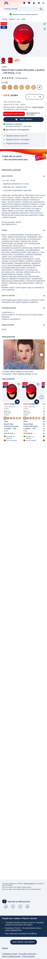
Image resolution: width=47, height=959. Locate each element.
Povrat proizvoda (28, 956)
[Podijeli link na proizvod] (44, 28)
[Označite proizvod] (44, 24)
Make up (12, 19)
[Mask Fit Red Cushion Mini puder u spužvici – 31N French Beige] (11, 418)
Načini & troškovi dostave (11, 956)
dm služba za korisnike (27, 954)
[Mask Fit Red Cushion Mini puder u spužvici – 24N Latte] (5, 418)
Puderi (23, 19)
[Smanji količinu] (29, 96)
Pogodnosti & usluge (9, 954)
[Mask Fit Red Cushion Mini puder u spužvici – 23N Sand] (25, 418)
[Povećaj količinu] (40, 96)
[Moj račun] (34, 3)
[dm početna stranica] (6, 3)
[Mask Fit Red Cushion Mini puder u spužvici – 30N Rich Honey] (20, 418)
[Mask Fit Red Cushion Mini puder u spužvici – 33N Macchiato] (8, 418)
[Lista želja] (29, 3)
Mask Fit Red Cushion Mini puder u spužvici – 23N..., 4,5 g (30, 427)
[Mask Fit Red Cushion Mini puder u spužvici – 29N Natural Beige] (17, 418)
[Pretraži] (41, 9)
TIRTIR (4, 67)
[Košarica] (38, 3)
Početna (4, 19)
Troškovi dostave (38, 107)
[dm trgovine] (24, 3)
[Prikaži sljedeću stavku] (41, 355)
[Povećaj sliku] (23, 39)
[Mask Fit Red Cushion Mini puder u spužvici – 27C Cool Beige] (14, 418)
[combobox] (23, 9)
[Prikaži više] (39, 87)
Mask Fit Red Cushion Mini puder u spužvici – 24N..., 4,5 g (11, 427)
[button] (43, 3)
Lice (18, 19)
